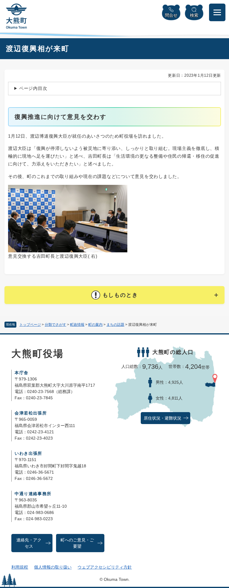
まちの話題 (115, 325)
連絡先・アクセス (28, 543)
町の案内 (95, 325)
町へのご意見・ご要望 (77, 543)
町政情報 (77, 325)
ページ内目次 (33, 88)
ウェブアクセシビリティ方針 (105, 567)
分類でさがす (55, 325)
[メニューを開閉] (217, 12)
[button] (114, 295)
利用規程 (19, 567)
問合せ (171, 15)
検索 (194, 15)
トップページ (30, 325)
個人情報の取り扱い (53, 567)
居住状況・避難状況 (162, 418)
